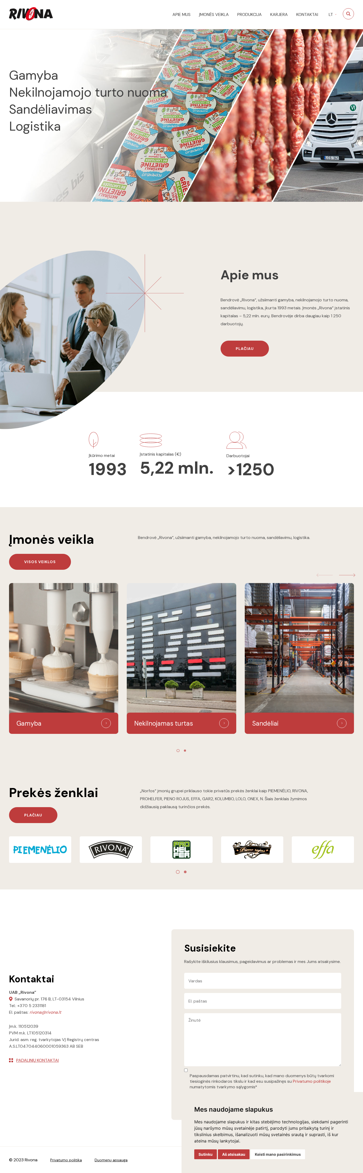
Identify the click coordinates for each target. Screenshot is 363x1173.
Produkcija (249, 14)
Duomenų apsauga (111, 1160)
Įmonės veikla (214, 14)
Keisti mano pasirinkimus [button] (278, 1154)
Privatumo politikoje (312, 1081)
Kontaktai (307, 14)
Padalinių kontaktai (37, 1060)
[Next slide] (347, 575)
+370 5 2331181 (31, 1005)
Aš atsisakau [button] (233, 1154)
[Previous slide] (324, 575)
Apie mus (181, 14)
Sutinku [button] (206, 1154)
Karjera (279, 14)
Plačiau (245, 348)
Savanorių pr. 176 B (33, 999)
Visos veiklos (40, 561)
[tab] (177, 750)
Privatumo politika (66, 1160)
